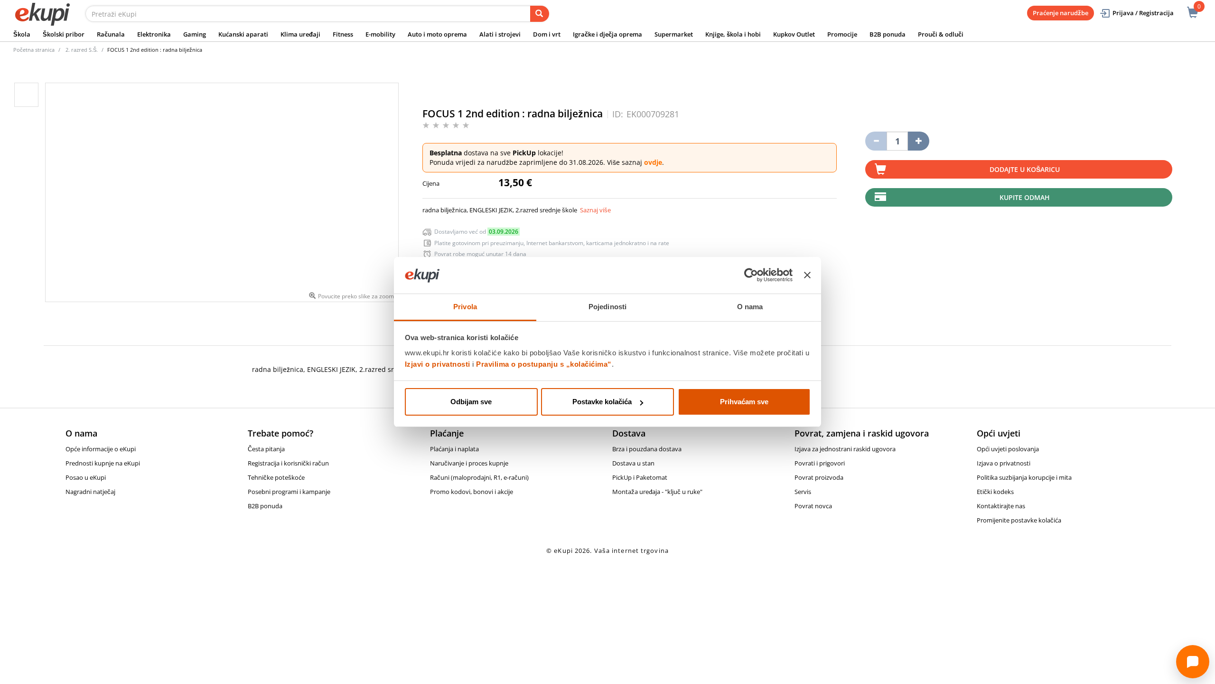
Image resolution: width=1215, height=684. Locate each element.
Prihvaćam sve (744, 402)
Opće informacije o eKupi (100, 449)
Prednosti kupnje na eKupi (102, 463)
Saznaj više (595, 210)
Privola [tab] (465, 307)
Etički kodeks (995, 491)
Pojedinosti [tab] (607, 307)
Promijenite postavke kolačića (1019, 520)
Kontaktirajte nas (1001, 506)
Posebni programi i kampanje (289, 491)
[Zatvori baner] (807, 275)
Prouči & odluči (940, 34)
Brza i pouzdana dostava (647, 449)
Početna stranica (34, 49)
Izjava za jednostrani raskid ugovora (845, 449)
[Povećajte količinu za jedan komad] (918, 141)
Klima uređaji (300, 34)
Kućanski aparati (243, 34)
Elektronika (154, 34)
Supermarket (673, 34)
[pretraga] (539, 14)
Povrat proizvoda (818, 477)
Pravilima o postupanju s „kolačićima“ (544, 364)
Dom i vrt (547, 34)
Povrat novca (813, 506)
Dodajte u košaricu (1025, 169)
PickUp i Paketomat (639, 477)
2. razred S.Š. (81, 49)
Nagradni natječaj (90, 491)
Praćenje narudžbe (1060, 13)
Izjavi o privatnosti (437, 364)
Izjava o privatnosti (1003, 463)
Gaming (194, 34)
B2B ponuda (887, 34)
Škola (21, 34)
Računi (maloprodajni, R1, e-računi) (479, 477)
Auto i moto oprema (437, 34)
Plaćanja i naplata (454, 449)
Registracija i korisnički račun (288, 463)
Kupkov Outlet (794, 34)
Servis (802, 491)
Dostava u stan (633, 463)
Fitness (343, 34)
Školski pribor (63, 34)
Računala (111, 34)
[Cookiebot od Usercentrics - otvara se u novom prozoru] (751, 275)
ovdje (653, 162)
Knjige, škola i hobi (733, 34)
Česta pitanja (266, 449)
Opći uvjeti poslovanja (1008, 449)
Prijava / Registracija (1143, 13)
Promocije (842, 34)
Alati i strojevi (500, 34)
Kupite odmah (1025, 197)
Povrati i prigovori (819, 463)
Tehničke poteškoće (276, 477)
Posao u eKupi (85, 477)
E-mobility (380, 34)
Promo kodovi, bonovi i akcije (471, 491)
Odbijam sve (471, 402)
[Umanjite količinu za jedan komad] (876, 141)
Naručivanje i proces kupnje (469, 463)
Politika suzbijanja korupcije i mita (1024, 477)
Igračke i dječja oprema (607, 34)
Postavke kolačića (602, 402)
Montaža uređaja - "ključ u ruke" (657, 491)
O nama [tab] (750, 307)
